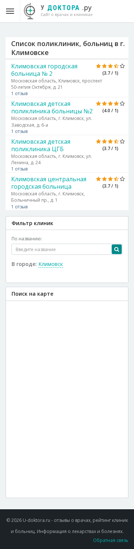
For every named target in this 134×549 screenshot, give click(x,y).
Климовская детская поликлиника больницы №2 (52, 107)
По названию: (27, 238)
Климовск (50, 263)
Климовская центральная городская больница (48, 183)
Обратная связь (110, 540)
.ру (67, 10)
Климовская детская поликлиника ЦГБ (40, 145)
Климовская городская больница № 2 (44, 70)
